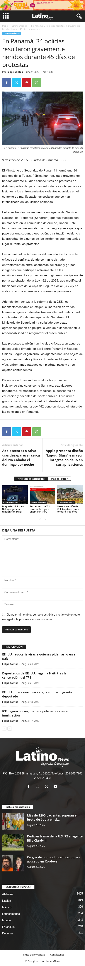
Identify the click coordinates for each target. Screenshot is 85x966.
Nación (6, 900)
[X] (16, 82)
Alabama (7, 894)
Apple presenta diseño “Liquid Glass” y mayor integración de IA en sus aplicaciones (64, 457)
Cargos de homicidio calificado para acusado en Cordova (53, 859)
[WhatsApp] (36, 82)
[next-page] (45, 519)
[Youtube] (56, 787)
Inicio (5, 25)
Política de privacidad (33, 954)
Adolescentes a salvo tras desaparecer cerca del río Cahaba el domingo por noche (21, 457)
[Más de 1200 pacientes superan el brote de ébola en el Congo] (13, 821)
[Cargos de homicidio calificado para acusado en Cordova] (13, 863)
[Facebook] (6, 82)
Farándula (8, 927)
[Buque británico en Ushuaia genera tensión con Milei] (15, 494)
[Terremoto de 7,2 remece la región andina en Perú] (42, 494)
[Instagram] (38, 787)
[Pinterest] (26, 82)
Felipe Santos (15, 71)
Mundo (6, 920)
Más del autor (59, 478)
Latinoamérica (19, 25)
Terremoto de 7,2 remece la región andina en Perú (40, 509)
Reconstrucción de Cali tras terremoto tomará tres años (68, 509)
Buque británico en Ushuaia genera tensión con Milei (13, 509)
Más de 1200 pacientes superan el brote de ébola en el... (52, 817)
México (6, 907)
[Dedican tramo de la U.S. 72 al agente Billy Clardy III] (13, 842)
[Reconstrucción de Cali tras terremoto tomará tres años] (70, 494)
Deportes (8, 933)
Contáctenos (57, 954)
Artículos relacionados (31, 478)
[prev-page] (40, 519)
